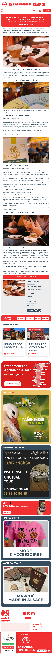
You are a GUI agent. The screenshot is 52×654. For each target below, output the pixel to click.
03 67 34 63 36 (30, 293)
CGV (35, 630)
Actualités (7, 329)
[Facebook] (36, 310)
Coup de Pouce (37, 329)
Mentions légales (39, 627)
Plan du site (37, 624)
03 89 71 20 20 (30, 305)
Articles (14, 21)
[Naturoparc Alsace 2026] (26, 442)
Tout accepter (8, 644)
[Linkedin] (43, 4)
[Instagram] (39, 4)
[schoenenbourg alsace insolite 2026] (26, 497)
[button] (2, 11)
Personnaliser (8, 650)
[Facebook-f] (35, 4)
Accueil (10, 21)
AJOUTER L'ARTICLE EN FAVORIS (25, 276)
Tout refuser (8, 647)
